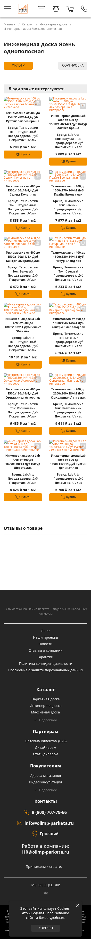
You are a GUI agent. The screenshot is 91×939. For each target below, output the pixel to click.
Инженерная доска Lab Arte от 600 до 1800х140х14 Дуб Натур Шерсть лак (22, 462)
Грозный (49, 833)
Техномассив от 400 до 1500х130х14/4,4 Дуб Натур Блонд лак (68, 257)
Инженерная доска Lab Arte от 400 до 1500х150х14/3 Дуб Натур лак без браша (68, 122)
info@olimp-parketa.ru (49, 823)
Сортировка (73, 65)
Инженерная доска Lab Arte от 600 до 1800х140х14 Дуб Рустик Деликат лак (68, 462)
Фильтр (18, 65)
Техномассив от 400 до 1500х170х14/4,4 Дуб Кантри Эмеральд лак (23, 257)
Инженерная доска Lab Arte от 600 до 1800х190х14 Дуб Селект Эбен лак (23, 325)
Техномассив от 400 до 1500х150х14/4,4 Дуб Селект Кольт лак (23, 190)
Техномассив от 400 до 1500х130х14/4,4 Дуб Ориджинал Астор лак (23, 393)
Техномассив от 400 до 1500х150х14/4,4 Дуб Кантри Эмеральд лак (68, 323)
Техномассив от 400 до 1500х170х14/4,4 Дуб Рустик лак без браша (23, 117)
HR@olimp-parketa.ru (45, 852)
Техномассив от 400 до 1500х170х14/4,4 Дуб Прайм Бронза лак (68, 190)
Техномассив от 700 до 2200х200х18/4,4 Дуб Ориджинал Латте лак (68, 393)
